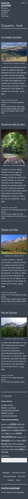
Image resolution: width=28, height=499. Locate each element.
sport (8, 449)
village (3, 218)
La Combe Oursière (11, 37)
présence (12, 111)
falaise (22, 106)
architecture (20, 424)
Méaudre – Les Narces (8, 408)
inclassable (11, 433)
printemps (14, 444)
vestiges (15, 449)
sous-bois (4, 449)
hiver (7, 433)
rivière (7, 446)
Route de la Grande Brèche (10, 410)
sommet (23, 446)
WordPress (20, 492)
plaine (14, 440)
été (6, 452)
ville (25, 449)
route (11, 446)
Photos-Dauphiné (10, 488)
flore (18, 214)
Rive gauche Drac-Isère (19, 209)
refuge (17, 111)
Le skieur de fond (7, 405)
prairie (9, 444)
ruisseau (22, 382)
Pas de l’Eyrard (9, 312)
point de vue (5, 111)
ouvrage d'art (10, 216)
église (3, 452)
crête (18, 106)
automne (13, 106)
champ (14, 214)
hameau (17, 382)
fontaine (12, 430)
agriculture (4, 424)
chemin (15, 427)
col (19, 427)
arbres (8, 106)
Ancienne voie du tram (13, 124)
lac (14, 433)
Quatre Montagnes (18, 102)
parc (25, 437)
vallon (3, 113)
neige (14, 437)
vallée (11, 449)
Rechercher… (5, 456)
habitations (22, 430)
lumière (3, 216)
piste (18, 108)
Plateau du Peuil (9, 229)
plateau (23, 108)
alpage (8, 424)
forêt (2, 108)
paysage (13, 108)
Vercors (3, 104)
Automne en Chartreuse (9, 416)
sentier (22, 111)
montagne (8, 108)
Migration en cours (7, 413)
